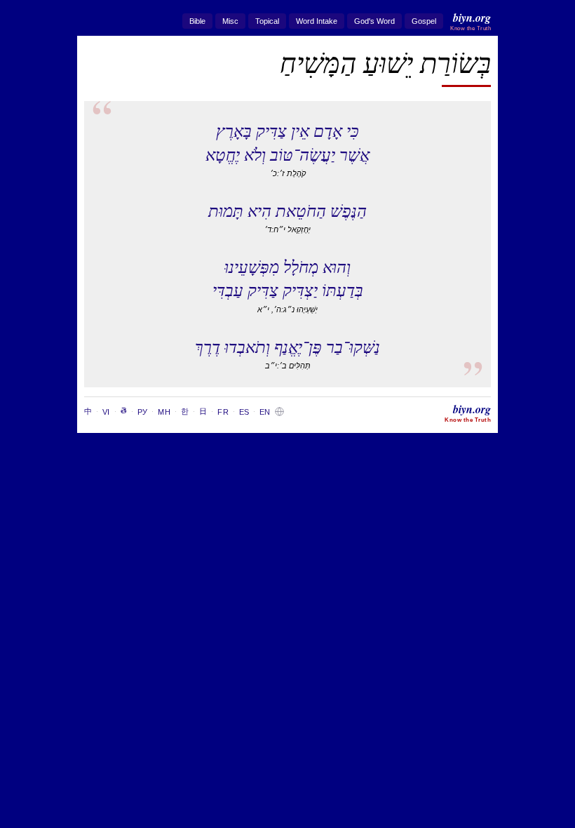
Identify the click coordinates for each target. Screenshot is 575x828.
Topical (267, 21)
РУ (142, 412)
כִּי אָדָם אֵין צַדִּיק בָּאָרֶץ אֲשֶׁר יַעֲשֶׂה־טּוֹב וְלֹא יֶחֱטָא (287, 142)
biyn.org (470, 21)
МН (164, 412)
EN (264, 412)
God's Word (374, 21)
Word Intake (316, 21)
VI (105, 412)
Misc (230, 21)
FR (222, 412)
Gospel (424, 21)
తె (124, 410)
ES (244, 412)
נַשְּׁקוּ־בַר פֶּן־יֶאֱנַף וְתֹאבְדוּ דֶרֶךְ (287, 346)
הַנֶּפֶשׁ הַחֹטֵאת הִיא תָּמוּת (287, 210)
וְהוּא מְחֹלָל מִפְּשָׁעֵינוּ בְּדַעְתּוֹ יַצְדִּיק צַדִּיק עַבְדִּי (287, 278)
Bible (197, 21)
